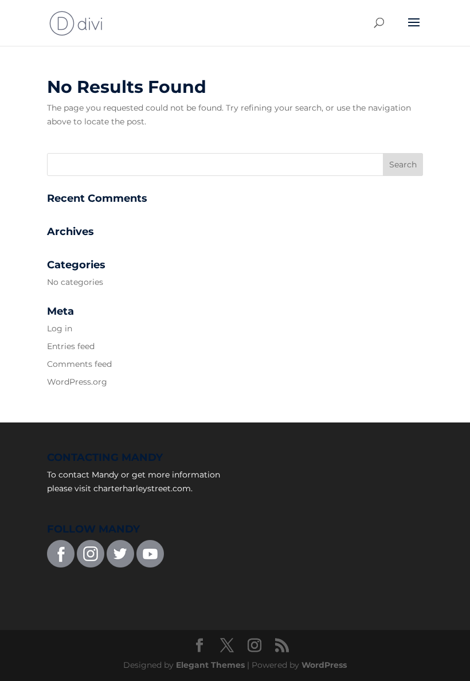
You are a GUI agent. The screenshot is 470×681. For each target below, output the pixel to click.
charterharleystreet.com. (143, 488)
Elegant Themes (210, 665)
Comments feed (79, 364)
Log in (59, 328)
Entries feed (71, 346)
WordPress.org (77, 382)
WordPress (324, 665)
